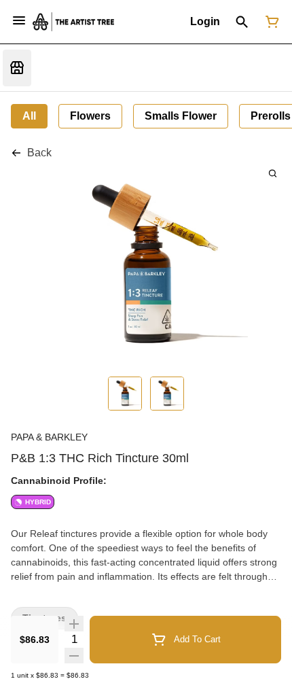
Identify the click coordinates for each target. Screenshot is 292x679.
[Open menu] (19, 20)
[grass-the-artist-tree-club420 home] (73, 21)
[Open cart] (269, 22)
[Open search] (242, 22)
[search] (272, 172)
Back (39, 152)
